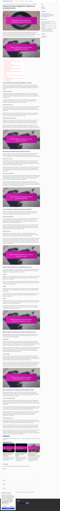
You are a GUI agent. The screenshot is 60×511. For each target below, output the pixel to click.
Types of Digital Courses (45, 16)
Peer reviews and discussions (8, 67)
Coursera (5, 74)
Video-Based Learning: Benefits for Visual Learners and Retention (21, 454)
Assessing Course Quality (45, 13)
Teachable (5, 72)
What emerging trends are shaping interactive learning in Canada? (13, 78)
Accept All (8, 508)
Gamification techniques (7, 62)
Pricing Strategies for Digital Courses (47, 15)
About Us (26, 1)
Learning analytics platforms (8, 69)
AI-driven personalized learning (8, 79)
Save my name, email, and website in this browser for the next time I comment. (19, 492)
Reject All (11, 506)
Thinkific (5, 73)
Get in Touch (17, 1)
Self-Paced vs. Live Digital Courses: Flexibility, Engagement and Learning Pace (34, 454)
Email (4, 484)
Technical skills (6, 76)
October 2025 (43, 37)
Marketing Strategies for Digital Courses (47, 14)
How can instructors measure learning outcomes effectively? (12, 68)
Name (4, 480)
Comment (5, 468)
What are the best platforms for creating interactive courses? (12, 71)
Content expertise (6, 77)
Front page (22, 1)
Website (4, 488)
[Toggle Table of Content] (23, 60)
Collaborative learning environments (9, 64)
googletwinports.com (8, 1)
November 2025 (44, 36)
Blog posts (30, 1)
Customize (5, 506)
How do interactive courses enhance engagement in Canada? (12, 61)
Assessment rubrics (7, 70)
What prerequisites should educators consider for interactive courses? (13, 75)
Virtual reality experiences (7, 80)
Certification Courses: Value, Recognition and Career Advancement (8, 454)
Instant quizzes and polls (7, 66)
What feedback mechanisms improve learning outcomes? (11, 65)
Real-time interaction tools (7, 63)
